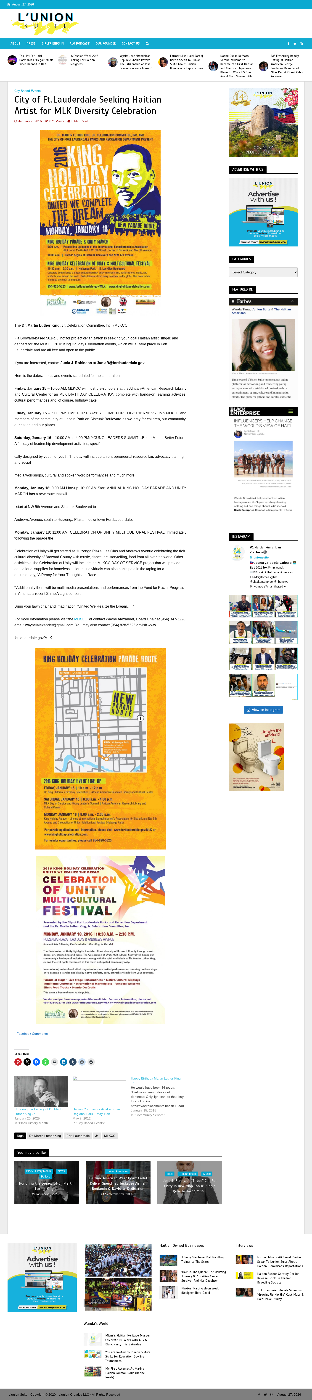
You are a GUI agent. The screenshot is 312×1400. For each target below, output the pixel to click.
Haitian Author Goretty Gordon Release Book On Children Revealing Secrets (278, 1278)
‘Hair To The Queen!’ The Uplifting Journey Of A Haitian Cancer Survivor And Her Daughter (203, 1276)
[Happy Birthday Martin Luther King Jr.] (160, 1096)
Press (31, 43)
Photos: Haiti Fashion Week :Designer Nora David (200, 1290)
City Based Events (27, 91)
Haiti (170, 1173)
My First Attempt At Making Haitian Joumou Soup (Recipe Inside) (125, 1373)
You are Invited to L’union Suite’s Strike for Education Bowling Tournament (127, 1356)
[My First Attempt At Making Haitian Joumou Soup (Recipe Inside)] (92, 1371)
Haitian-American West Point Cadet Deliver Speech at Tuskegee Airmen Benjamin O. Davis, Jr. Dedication (118, 1183)
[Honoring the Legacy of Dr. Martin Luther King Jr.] (41, 1091)
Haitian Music (188, 1173)
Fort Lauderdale (78, 1136)
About (16, 43)
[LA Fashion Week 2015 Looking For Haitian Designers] (62, 60)
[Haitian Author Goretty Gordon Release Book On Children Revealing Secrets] (244, 1275)
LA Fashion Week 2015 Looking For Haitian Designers (84, 60)
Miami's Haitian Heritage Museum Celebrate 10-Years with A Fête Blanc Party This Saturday (128, 1340)
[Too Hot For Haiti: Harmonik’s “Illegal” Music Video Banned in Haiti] (12, 60)
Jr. (97, 1136)
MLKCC (80, 619)
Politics (45, 1176)
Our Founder (106, 43)
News (61, 1171)
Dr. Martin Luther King (45, 1136)
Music (207, 1173)
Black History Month (38, 1171)
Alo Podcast (80, 43)
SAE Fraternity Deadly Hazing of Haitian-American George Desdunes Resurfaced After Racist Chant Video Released (287, 66)
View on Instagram (266, 710)
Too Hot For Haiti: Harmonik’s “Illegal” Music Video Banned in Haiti (36, 60)
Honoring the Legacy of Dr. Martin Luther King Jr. (46, 1186)
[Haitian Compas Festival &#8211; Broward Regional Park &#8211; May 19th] (99, 1091)
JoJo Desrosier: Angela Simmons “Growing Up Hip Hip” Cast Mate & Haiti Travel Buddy (280, 1294)
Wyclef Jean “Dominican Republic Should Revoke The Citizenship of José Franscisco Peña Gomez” (136, 62)
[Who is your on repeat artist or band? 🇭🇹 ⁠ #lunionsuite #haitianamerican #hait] (286, 687)
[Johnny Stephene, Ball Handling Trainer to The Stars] (168, 1260)
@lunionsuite (259, 557)
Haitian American (117, 1171)
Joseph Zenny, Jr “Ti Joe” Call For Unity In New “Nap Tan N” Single (190, 1183)
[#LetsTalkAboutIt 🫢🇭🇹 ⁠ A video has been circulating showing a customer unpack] (240, 659)
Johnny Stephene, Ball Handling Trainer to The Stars (202, 1259)
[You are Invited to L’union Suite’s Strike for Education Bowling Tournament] (92, 1353)
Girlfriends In (53, 43)
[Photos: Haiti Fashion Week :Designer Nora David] (168, 1292)
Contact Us (131, 43)
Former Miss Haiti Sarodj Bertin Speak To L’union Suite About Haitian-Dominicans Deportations (186, 62)
